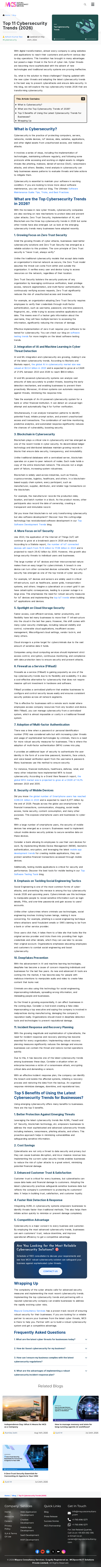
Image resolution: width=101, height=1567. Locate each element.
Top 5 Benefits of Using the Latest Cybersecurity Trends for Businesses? (49, 115)
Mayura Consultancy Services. (30, 1559)
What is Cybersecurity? (30, 104)
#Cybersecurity (10, 40)
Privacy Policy (8, 1527)
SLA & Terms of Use (11, 1535)
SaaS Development (29, 1535)
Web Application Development (28, 1513)
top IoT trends (61, 597)
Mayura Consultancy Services (30, 1310)
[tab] (50, 1339)
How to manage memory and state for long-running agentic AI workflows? (73, 1425)
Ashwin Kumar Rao (13, 37)
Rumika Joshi (11, 1433)
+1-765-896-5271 (80, 1519)
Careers (8, 1521)
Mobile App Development (27, 1529)
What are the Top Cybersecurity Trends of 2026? (44, 109)
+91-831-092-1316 (86, 1533)
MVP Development (29, 1539)
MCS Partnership (52, 1525)
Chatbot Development (27, 1521)
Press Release (50, 1516)
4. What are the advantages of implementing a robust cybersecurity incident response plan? (42, 1373)
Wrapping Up (25, 120)
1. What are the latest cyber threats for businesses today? (44, 1339)
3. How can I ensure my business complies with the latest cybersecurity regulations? (44, 1359)
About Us (9, 1516)
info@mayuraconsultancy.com (84, 1513)
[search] (85, 4)
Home (7, 15)
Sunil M (58, 1433)
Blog (14, 15)
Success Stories (51, 1521)
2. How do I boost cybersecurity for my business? (39, 1348)
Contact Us (50, 1271)
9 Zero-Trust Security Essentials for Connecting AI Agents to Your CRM (21, 1474)
